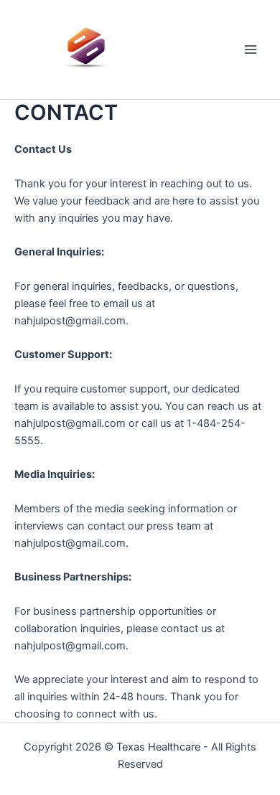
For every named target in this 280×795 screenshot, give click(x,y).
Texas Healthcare (158, 746)
